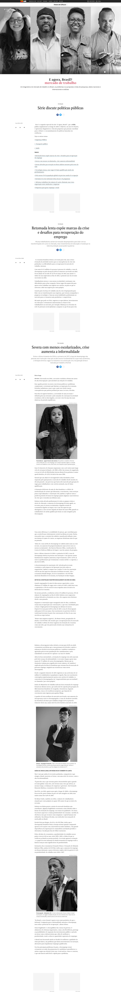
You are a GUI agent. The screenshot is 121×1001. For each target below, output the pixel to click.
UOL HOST (39, 1)
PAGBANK (45, 1)
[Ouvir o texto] (24, 127)
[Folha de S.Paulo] (60, 5)
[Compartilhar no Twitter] (60, 115)
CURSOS (50, 1)
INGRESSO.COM (32, 1)
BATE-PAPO (92, 1)
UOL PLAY (55, 1)
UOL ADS (61, 1)
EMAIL (99, 1)
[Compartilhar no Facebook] (57, 115)
